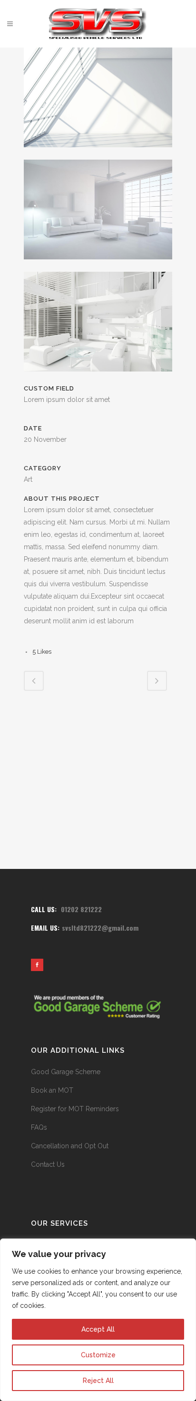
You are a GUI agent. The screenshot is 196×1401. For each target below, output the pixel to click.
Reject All (98, 1380)
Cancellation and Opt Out (69, 1146)
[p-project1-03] (98, 377)
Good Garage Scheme (65, 1072)
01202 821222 (81, 909)
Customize (98, 1355)
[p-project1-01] (98, 153)
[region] (98, 1320)
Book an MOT (52, 1090)
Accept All (98, 1329)
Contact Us (48, 1164)
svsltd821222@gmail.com (100, 928)
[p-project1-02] (98, 265)
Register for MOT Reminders (75, 1109)
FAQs (39, 1127)
